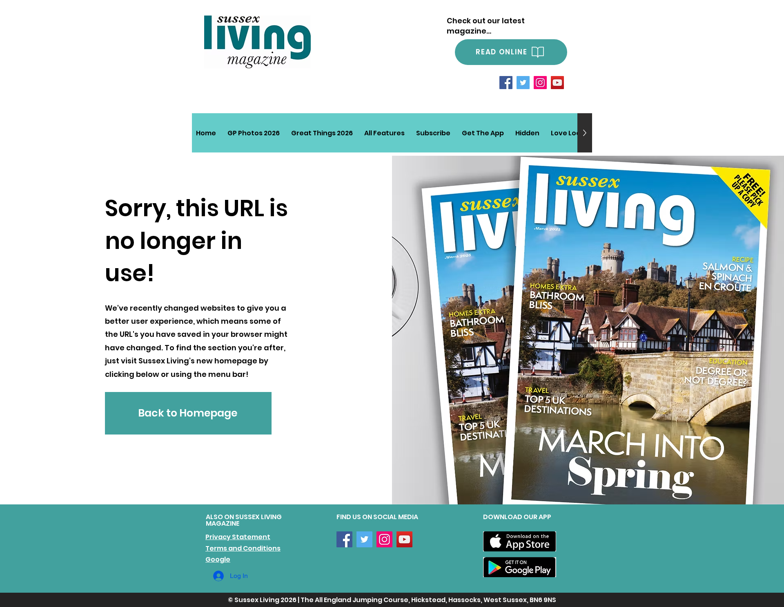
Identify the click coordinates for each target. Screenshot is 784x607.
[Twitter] (523, 82)
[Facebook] (505, 82)
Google (217, 559)
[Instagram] (540, 82)
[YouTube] (557, 82)
